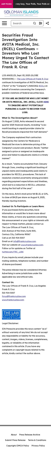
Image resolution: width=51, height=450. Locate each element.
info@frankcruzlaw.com (24, 241)
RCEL (41, 86)
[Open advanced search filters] (40, 23)
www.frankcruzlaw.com (32, 245)
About (14, 434)
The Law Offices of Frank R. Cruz (32, 79)
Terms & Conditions (37, 440)
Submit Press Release (15, 440)
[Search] (35, 23)
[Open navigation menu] (4, 23)
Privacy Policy (38, 445)
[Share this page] (47, 23)
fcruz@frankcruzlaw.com (14, 296)
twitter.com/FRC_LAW (12, 252)
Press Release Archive (29, 434)
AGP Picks (6, 4)
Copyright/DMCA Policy (17, 445)
